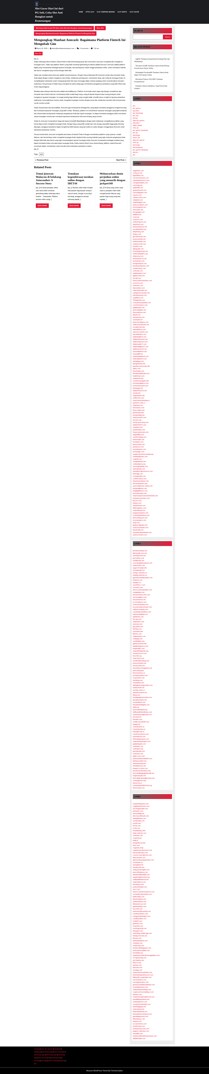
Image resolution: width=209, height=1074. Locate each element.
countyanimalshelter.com (142, 1004)
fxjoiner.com (137, 503)
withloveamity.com (139, 241)
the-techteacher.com (140, 483)
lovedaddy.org (138, 953)
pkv (134, 106)
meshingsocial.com (140, 928)
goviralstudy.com (139, 751)
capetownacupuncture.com (142, 850)
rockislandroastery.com (141, 515)
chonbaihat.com (138, 683)
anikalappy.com (138, 361)
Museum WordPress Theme (97, 1071)
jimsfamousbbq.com (140, 551)
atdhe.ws (136, 707)
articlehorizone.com (140, 295)
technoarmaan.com (140, 493)
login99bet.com (138, 175)
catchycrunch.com (139, 197)
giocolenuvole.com (139, 236)
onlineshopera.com (139, 222)
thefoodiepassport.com (141, 739)
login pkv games (138, 120)
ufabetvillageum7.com (140, 346)
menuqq (37, 1049)
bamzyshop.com (139, 444)
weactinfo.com (138, 926)
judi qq (135, 118)
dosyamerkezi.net (139, 599)
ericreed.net (137, 717)
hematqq (44, 1061)
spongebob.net (138, 865)
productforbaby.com (140, 887)
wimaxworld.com (139, 666)
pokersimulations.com (140, 322)
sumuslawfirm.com (139, 980)
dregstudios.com (139, 648)
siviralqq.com (137, 970)
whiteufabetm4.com (140, 359)
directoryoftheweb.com (141, 816)
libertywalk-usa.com (140, 553)
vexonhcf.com (138, 587)
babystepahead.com (140, 1011)
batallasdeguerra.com (140, 646)
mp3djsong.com (138, 560)
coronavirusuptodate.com (142, 302)
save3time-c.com (139, 585)
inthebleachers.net (139, 766)
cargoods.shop (138, 848)
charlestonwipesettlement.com (143, 997)
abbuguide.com (138, 249)
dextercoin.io (137, 783)
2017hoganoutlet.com (140, 809)
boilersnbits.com (138, 897)
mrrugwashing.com (140, 958)
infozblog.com (138, 680)
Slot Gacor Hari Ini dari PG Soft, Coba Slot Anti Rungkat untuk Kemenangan (64, 28)
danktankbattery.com (140, 941)
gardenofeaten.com (140, 906)
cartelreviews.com (139, 268)
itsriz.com (136, 845)
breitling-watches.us (140, 575)
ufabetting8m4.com (139, 337)
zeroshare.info (138, 631)
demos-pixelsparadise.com (142, 590)
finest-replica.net (138, 410)
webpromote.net (138, 687)
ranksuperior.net (138, 1009)
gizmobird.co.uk (138, 558)
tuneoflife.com (138, 1033)
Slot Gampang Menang (106, 12)
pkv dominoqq (138, 113)
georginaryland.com (140, 700)
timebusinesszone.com (141, 1029)
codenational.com (139, 510)
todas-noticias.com (139, 833)
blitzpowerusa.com (139, 904)
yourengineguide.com (140, 466)
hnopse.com (137, 1021)
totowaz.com (137, 994)
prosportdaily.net (138, 415)
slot (41, 154)
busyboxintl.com (138, 867)
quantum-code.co (139, 403)
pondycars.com (138, 447)
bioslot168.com (138, 530)
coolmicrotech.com (139, 479)
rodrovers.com (138, 285)
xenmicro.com (138, 219)
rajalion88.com (138, 188)
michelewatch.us (139, 570)
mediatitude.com (139, 592)
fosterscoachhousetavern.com (143, 892)
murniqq (37, 1061)
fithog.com (136, 695)
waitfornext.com (138, 398)
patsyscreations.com (140, 205)
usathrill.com (137, 459)
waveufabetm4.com (140, 351)
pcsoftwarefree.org (139, 229)
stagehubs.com (138, 170)
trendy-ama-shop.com (141, 422)
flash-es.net (137, 962)
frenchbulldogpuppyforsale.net (143, 773)
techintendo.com (139, 261)
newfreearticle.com (139, 901)
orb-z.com (136, 889)
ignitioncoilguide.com (140, 525)
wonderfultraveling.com (141, 661)
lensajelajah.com (139, 212)
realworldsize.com (139, 882)
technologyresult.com (140, 251)
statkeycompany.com (140, 609)
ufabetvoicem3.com (140, 349)
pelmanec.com (138, 811)
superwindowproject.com (142, 741)
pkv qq (135, 133)
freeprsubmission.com (141, 432)
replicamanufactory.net (141, 324)
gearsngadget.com (139, 310)
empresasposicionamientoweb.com (145, 496)
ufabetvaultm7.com (139, 344)
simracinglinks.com (140, 597)
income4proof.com (139, 207)
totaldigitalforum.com (140, 491)
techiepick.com (138, 442)
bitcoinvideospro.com (140, 853)
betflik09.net (137, 214)
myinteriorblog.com (139, 437)
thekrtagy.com (138, 474)
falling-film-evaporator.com (142, 977)
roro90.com (137, 823)
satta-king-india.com (140, 290)
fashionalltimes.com (140, 488)
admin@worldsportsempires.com (63, 48)
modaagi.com (137, 639)
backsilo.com (137, 967)
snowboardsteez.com (140, 914)
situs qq (135, 128)
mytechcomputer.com (140, 527)
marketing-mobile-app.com (142, 933)
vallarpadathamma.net (141, 879)
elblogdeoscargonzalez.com (143, 685)
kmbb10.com (137, 921)
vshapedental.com (139, 461)
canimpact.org (138, 749)
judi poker (136, 123)
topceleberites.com (139, 334)
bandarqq (57, 1049)
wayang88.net (138, 354)
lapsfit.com (137, 315)
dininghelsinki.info (139, 364)
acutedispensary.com (140, 987)
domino (135, 152)
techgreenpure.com (140, 263)
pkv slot (135, 115)
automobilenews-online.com (143, 486)
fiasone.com (137, 938)
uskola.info (136, 393)
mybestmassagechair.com (142, 714)
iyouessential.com (139, 239)
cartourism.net (138, 754)
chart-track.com (138, 658)
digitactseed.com (139, 276)
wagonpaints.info (139, 395)
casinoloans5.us (138, 727)
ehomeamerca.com (140, 258)
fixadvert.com (137, 580)
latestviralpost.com (139, 899)
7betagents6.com (139, 300)
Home (81, 12)
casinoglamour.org (139, 780)
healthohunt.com (139, 376)
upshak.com (137, 965)
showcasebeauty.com (140, 604)
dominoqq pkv (138, 147)
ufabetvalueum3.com (140, 342)
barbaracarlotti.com (140, 761)
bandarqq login (56, 1058)
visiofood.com (138, 427)
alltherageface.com (139, 508)
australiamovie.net (139, 555)
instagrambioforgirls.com (141, 916)
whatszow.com (138, 256)
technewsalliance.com (141, 383)
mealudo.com (137, 943)
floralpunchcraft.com (140, 936)
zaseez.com (137, 195)
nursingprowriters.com (141, 982)
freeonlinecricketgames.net (142, 668)
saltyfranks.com (138, 622)
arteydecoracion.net (140, 692)
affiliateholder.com (139, 1038)
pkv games (137, 108)
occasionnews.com (140, 1024)
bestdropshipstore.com (141, 266)
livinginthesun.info (139, 843)
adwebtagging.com (139, 1006)
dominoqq (136, 135)
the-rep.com (137, 619)
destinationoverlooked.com (142, 1014)
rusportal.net (137, 838)
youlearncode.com (139, 244)
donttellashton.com (139, 818)
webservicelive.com (140, 535)
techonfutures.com (139, 449)
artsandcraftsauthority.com (142, 532)
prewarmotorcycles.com (141, 595)
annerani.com (137, 624)
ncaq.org (136, 217)
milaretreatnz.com (139, 636)
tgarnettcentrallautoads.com (143, 578)
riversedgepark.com (140, 192)
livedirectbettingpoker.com (142, 948)
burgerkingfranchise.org (141, 877)
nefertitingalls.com (139, 202)
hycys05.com (137, 909)
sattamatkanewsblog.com (142, 989)
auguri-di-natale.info (140, 568)
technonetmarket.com (140, 386)
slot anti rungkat (44, 1058)
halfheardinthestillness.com (142, 712)
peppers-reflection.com (141, 1031)
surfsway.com (138, 271)
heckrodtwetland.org (140, 710)
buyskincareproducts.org (141, 771)
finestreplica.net (138, 371)
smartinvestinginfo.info (141, 381)
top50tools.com (138, 617)
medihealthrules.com (140, 456)
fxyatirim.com (137, 246)
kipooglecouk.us (138, 731)
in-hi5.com (136, 828)
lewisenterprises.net (140, 227)
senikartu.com (138, 835)
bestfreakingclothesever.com (143, 975)
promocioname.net (139, 663)
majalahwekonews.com (141, 806)
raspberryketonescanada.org (143, 454)
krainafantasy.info (139, 830)
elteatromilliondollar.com (141, 874)
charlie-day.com (138, 945)
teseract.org (137, 420)
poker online (53, 1061)
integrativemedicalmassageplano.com (146, 955)
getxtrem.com (138, 923)
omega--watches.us (140, 573)
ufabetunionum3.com (140, 339)
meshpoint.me (138, 862)
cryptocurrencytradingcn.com (143, 992)
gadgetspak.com (139, 307)
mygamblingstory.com (141, 804)
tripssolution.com (139, 288)
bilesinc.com (137, 634)
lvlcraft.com (137, 278)
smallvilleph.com (139, 641)
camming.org (137, 185)
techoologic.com (138, 452)
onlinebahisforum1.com (141, 180)
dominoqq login (47, 1052)
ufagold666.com (138, 435)
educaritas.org (138, 210)
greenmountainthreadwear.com (144, 985)
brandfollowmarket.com (141, 999)
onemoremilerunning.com (142, 911)
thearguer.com (138, 931)
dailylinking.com (138, 232)
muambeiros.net (138, 678)
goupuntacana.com (139, 190)
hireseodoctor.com (139, 312)
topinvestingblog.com (140, 614)
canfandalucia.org (139, 464)
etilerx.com (137, 368)
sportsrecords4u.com (140, 332)
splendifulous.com (139, 329)
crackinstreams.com (140, 305)
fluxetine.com (137, 719)
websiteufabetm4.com (140, 356)
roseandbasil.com (139, 702)
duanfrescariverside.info (141, 366)
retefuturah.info (138, 378)
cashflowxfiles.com (139, 918)
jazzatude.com (138, 626)
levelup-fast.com (139, 317)
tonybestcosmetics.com (141, 498)
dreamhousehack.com (141, 481)
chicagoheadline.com (140, 183)
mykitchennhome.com (141, 734)
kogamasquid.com (139, 775)
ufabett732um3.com (140, 391)
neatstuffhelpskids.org (140, 651)
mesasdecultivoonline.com (142, 894)
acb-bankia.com (138, 960)
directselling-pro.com (140, 518)
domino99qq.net (138, 813)
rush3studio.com (139, 821)
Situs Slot (90, 12)
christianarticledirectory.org (142, 785)
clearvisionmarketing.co (141, 400)
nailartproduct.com (139, 273)
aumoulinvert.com (139, 736)
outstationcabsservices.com (143, 471)
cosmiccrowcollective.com (142, 855)
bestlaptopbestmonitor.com (142, 697)
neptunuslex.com (139, 565)
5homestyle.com (139, 788)
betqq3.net (136, 724)
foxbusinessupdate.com (141, 950)
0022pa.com (137, 629)
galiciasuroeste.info (139, 643)
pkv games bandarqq (140, 130)
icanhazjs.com (138, 746)
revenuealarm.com (139, 520)
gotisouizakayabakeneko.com (143, 860)
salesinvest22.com (139, 417)
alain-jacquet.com (139, 857)
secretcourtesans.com (141, 178)
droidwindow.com (139, 430)
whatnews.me (138, 405)
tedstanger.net (138, 388)
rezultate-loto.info (139, 327)
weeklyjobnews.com (140, 1002)
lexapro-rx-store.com (140, 768)
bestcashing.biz (138, 670)
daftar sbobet (137, 125)
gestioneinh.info (138, 412)
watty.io (135, 840)
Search (138, 30)
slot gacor (134, 12)
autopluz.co (137, 582)
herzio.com (137, 826)
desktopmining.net (139, 763)
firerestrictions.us (139, 673)
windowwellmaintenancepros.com (145, 1036)
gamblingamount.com (140, 1016)
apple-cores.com (139, 756)
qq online (136, 111)
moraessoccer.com (140, 653)
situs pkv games (47, 1049)
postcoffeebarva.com (140, 872)
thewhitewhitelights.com (141, 705)
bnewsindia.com (138, 439)
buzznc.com (137, 500)
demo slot (136, 137)
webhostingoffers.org (140, 254)
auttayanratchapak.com (141, 870)
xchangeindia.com (139, 476)
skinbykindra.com (139, 505)
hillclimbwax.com (139, 1019)
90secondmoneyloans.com (142, 280)
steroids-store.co (139, 690)
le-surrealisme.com (140, 602)
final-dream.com (138, 408)
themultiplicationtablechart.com (144, 778)
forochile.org (137, 656)
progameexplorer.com (140, 513)
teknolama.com (138, 884)
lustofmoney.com (139, 1026)
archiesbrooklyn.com (140, 675)
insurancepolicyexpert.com (142, 607)
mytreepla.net (137, 320)
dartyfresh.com (138, 224)
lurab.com (136, 523)
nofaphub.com (138, 200)
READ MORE (43, 206)
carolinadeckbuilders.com (142, 612)
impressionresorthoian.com (142, 972)
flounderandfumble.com (141, 373)
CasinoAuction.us (139, 729)
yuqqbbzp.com (138, 298)
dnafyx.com (137, 234)
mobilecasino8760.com (141, 722)
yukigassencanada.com (141, 293)
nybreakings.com (139, 469)
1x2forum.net (137, 173)
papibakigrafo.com (139, 744)
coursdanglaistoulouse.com (142, 563)
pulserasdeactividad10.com (142, 758)
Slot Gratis (122, 12)
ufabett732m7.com (139, 425)
